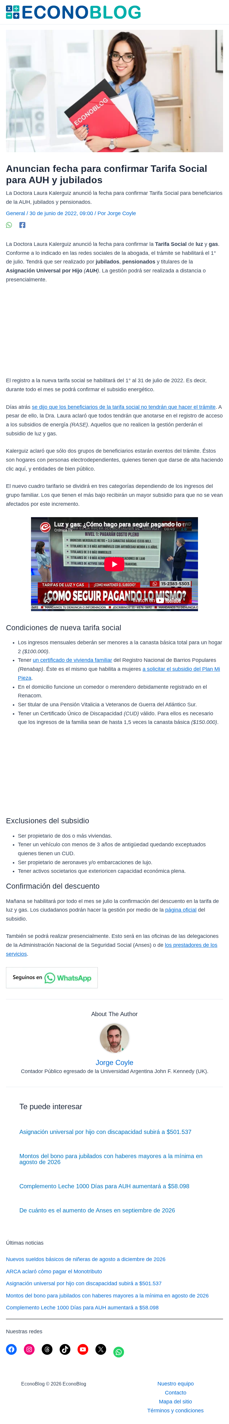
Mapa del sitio (175, 1402)
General (15, 213)
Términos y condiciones (175, 1411)
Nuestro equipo (175, 1384)
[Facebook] (22, 224)
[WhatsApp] (9, 224)
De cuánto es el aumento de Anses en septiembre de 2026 (97, 1210)
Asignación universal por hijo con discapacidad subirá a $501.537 (105, 1132)
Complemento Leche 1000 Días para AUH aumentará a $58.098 (104, 1186)
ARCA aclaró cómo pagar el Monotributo (54, 1271)
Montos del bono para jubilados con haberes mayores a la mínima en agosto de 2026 (110, 1159)
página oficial (180, 910)
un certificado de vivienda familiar (72, 660)
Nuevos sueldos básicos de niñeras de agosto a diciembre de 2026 (85, 1259)
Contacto (175, 1393)
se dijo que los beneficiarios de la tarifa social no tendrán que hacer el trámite (124, 407)
